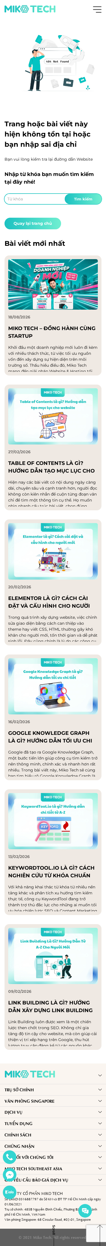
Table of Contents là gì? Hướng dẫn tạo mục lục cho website (51, 467)
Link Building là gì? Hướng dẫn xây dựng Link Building (50, 1007)
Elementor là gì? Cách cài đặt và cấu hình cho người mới (49, 602)
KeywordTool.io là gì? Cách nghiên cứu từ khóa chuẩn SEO (51, 872)
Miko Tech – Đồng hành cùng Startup (52, 332)
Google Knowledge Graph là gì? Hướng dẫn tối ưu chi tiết (50, 737)
